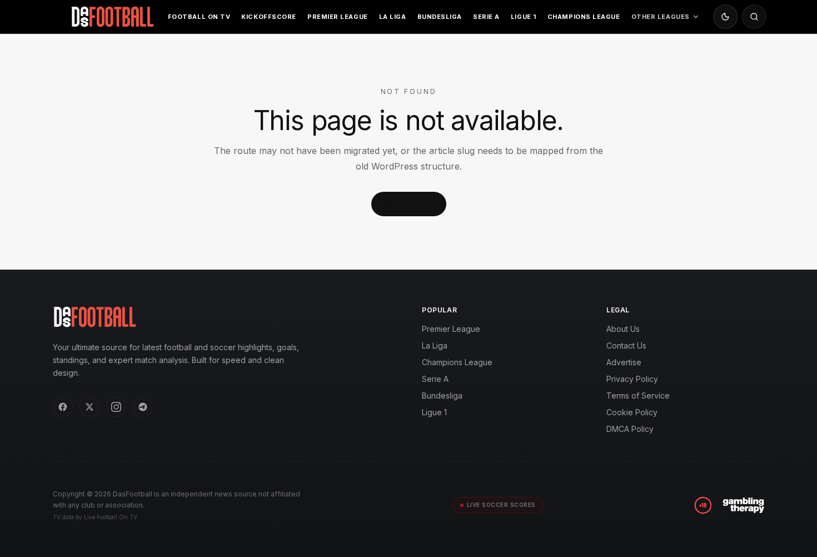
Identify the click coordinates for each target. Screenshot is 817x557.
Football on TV (199, 17)
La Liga (392, 17)
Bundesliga (439, 17)
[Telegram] (143, 407)
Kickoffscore (268, 17)
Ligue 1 (523, 17)
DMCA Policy (630, 429)
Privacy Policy (632, 379)
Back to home (408, 203)
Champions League (583, 17)
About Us (623, 329)
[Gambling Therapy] (743, 505)
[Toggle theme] (725, 16)
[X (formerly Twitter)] (89, 407)
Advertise (623, 362)
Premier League (337, 17)
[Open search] (754, 16)
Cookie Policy (631, 412)
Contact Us (626, 345)
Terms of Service (638, 395)
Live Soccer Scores (501, 504)
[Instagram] (116, 407)
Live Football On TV (110, 517)
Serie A (486, 17)
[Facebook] (63, 407)
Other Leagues (660, 17)
